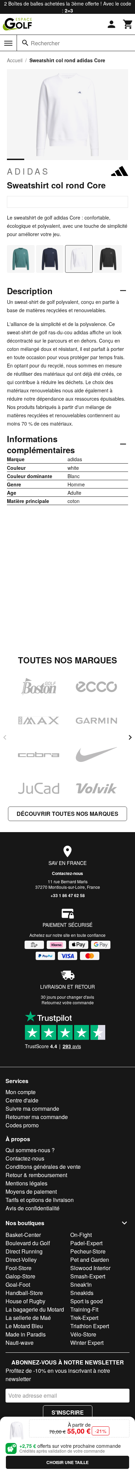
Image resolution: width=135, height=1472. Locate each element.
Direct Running (24, 1251)
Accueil (14, 60)
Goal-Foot (18, 1284)
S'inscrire (68, 1412)
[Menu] (8, 43)
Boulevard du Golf (28, 1243)
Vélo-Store (83, 1334)
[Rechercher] (25, 43)
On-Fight (81, 1235)
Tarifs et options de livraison (40, 1200)
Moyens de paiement (31, 1191)
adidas (28, 171)
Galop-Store (20, 1276)
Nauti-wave (20, 1343)
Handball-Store (24, 1293)
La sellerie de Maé (28, 1318)
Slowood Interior (90, 1268)
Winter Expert (87, 1343)
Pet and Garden (89, 1260)
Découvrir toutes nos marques (67, 814)
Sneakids (81, 1293)
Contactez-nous (67, 873)
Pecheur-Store (88, 1251)
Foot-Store (19, 1268)
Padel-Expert (86, 1243)
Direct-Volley (21, 1260)
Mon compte (21, 1092)
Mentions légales (26, 1183)
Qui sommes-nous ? (30, 1150)
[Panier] (128, 24)
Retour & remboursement (36, 1175)
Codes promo (22, 1125)
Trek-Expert (84, 1318)
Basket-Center (23, 1235)
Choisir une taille (67, 1462)
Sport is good (86, 1301)
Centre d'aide (22, 1100)
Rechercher (45, 43)
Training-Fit (84, 1309)
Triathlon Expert (89, 1326)
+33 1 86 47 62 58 (68, 895)
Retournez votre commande (68, 1002)
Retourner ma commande (37, 1117)
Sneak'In (81, 1284)
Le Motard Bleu (24, 1326)
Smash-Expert (87, 1276)
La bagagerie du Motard (35, 1309)
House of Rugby (25, 1301)
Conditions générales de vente (43, 1167)
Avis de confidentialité (33, 1208)
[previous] (5, 737)
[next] (130, 737)
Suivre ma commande (32, 1108)
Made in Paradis (26, 1334)
